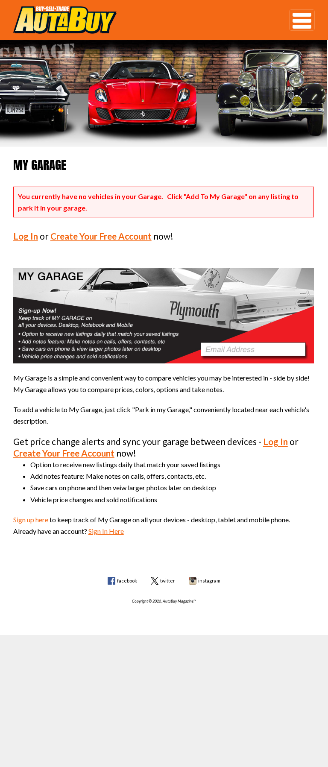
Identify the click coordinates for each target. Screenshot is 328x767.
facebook (127, 580)
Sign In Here (106, 531)
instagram (209, 580)
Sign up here (30, 519)
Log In (25, 236)
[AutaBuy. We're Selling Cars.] (138, 20)
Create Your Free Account (101, 236)
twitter (167, 580)
